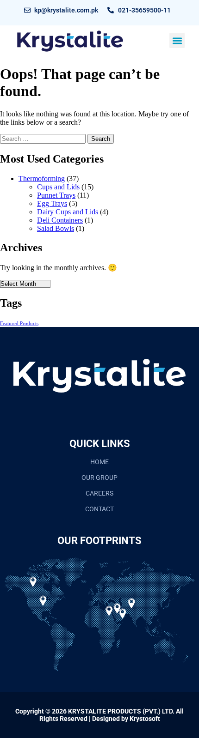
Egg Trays (52, 203)
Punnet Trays (56, 195)
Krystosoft (145, 718)
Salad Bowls (55, 228)
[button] (177, 40)
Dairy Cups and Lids (67, 212)
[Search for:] (43, 138)
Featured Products (19, 323)
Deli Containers (60, 220)
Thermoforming (42, 178)
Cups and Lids (58, 187)
